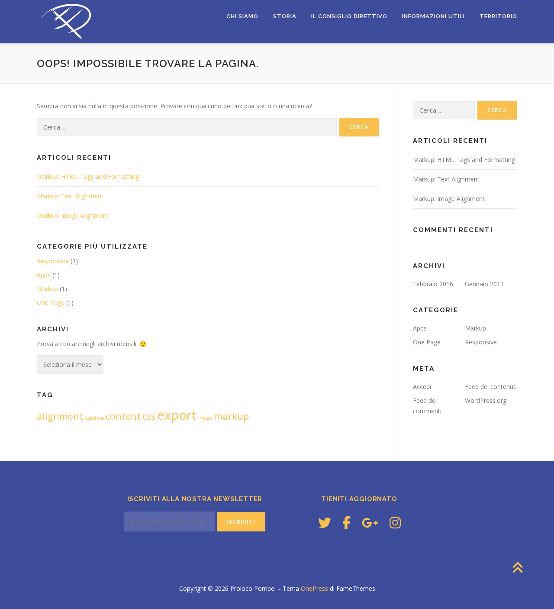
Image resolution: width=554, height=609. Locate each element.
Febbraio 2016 (433, 284)
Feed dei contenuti (491, 386)
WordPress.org (485, 400)
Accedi (422, 386)
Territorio (498, 16)
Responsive (53, 261)
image (205, 418)
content (123, 416)
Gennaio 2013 (484, 284)
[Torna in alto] (517, 568)
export (176, 415)
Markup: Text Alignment (70, 196)
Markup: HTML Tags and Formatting (88, 176)
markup (231, 416)
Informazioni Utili (433, 16)
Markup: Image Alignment (73, 215)
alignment (60, 416)
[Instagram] (395, 522)
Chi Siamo (242, 16)
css (148, 416)
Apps (44, 275)
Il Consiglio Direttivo (349, 16)
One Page (50, 302)
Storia (284, 16)
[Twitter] (324, 522)
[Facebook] (346, 522)
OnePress (314, 588)
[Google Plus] (370, 522)
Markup (47, 289)
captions (94, 418)
